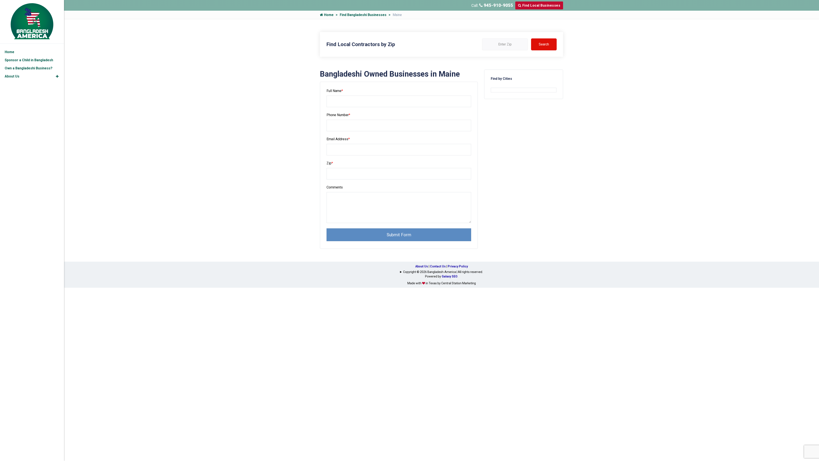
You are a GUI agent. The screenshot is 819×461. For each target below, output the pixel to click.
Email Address (338, 139)
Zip (330, 163)
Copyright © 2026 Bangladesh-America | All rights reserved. (443, 272)
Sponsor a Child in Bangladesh (29, 60)
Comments (335, 187)
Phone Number (338, 115)
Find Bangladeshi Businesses (363, 15)
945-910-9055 (498, 5)
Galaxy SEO (449, 276)
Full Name (335, 91)
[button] (57, 76)
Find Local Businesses (540, 5)
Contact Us (438, 266)
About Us (421, 266)
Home (328, 15)
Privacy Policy (458, 266)
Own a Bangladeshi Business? (28, 68)
